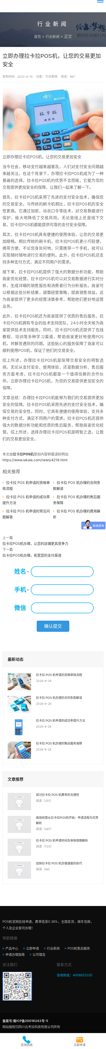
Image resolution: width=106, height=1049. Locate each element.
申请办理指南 (15, 954)
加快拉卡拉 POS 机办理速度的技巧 (59, 863)
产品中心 (11, 948)
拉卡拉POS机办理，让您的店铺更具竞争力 (35, 543)
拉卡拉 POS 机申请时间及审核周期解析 (62, 840)
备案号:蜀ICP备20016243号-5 (25, 1021)
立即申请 (32, 948)
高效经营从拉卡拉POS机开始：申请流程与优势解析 (67, 820)
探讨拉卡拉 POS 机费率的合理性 (57, 795)
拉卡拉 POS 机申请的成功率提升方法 (60, 720)
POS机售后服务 (79, 948)
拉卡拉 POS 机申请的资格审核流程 (59, 675)
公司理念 (39, 954)
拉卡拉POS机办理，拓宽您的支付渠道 (31, 555)
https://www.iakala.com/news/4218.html (34, 460)
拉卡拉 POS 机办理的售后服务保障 (59, 743)
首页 (37, 36)
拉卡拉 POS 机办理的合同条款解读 (59, 698)
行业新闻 (52, 36)
